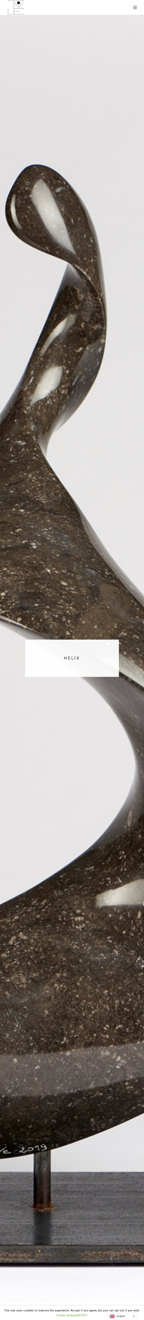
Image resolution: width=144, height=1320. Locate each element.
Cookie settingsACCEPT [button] (72, 1315)
